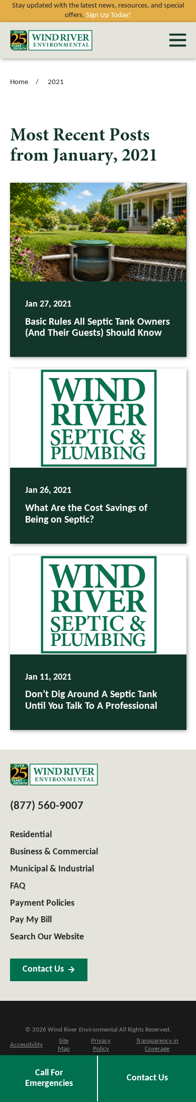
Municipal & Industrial (52, 869)
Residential (31, 835)
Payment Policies (42, 903)
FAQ (17, 886)
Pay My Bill (31, 920)
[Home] (51, 40)
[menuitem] (26, 1046)
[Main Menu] (177, 40)
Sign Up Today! (108, 15)
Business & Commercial (54, 852)
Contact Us (147, 1078)
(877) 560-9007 (46, 806)
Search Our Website (47, 937)
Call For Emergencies (49, 1078)
